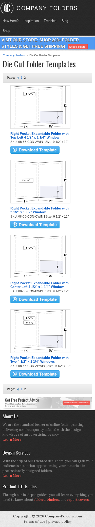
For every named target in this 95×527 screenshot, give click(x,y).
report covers (78, 499)
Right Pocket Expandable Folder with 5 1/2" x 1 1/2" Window (39, 210)
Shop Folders (77, 46)
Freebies (48, 21)
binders (53, 499)
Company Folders (14, 55)
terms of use (34, 521)
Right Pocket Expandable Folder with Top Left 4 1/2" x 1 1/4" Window (39, 135)
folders (39, 499)
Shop (5, 31)
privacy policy (59, 521)
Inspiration (31, 21)
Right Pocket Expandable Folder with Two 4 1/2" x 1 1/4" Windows (39, 359)
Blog (65, 21)
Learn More (12, 439)
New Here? (10, 21)
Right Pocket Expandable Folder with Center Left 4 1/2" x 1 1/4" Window (39, 285)
